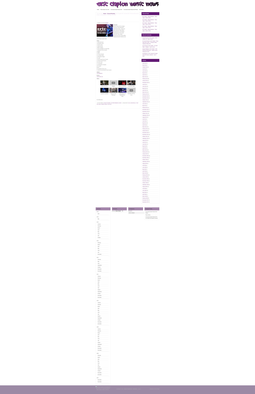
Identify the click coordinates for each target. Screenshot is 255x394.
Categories (130, 211)
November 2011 (145, 111)
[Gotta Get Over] (104, 85)
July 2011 (144, 119)
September (100, 265)
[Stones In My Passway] (113, 92)
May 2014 (144, 72)
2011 (97, 274)
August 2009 (145, 163)
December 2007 (145, 200)
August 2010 (145, 140)
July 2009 (144, 165)
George (106, 22)
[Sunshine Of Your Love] (131, 92)
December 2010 (145, 132)
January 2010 (145, 153)
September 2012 (146, 101)
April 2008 (144, 194)
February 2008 (145, 198)
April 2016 (144, 63)
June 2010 (144, 144)
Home (98, 9)
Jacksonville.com (100, 76)
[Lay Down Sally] (131, 85)
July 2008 (144, 188)
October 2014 (145, 67)
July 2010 (144, 142)
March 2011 (145, 126)
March (99, 227)
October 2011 (145, 113)
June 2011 (144, 121)
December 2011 (145, 109)
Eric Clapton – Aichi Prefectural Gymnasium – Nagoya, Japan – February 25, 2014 (150, 50)
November (99, 254)
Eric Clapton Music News (127, 4)
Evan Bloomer (145, 53)
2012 (98, 257)
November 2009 (145, 157)
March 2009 (145, 173)
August (99, 289)
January (99, 224)
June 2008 (144, 190)
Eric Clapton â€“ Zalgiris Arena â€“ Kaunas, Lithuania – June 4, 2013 (150, 55)
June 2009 (144, 167)
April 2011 (144, 124)
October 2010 (145, 136)
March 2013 (145, 92)
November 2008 (145, 180)
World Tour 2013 (108, 104)
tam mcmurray (145, 45)
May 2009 (144, 169)
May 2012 (144, 105)
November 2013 (145, 82)
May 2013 (144, 88)
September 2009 (146, 161)
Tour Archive (141, 9)
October (99, 237)
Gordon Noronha (146, 37)
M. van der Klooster (146, 41)
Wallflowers (101, 104)
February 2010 (145, 151)
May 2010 (144, 146)
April (98, 213)
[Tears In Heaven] (122, 85)
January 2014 (145, 80)
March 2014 (145, 76)
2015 (98, 216)
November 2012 (145, 97)
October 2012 (145, 99)
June (98, 233)
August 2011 (145, 117)
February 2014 (145, 78)
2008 (98, 353)
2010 (98, 300)
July (98, 235)
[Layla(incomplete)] (104, 92)
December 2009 (145, 155)
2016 (98, 211)
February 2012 (145, 107)
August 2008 (145, 186)
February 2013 (145, 94)
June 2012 (144, 103)
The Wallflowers (99, 73)
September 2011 (145, 115)
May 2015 (144, 65)
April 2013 (144, 90)
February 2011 (145, 128)
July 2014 (144, 69)
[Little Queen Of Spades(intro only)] (122, 92)
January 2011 (145, 130)
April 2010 (144, 148)
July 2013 (144, 84)
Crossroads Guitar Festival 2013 (116, 9)
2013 (98, 240)
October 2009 (145, 159)
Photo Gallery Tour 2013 (104, 9)
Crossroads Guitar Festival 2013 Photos (131, 9)
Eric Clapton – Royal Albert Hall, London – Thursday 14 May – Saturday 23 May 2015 (150, 42)
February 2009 (145, 175)
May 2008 (144, 192)
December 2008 (145, 178)
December (99, 271)
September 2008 (146, 184)
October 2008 (145, 182)
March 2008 (145, 196)
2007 (98, 377)
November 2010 (145, 134)
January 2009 (145, 176)
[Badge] (113, 85)
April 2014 (144, 74)
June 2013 (144, 86)
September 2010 (146, 138)
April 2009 (144, 171)
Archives (113, 211)
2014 (98, 222)
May (98, 218)
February (99, 242)
